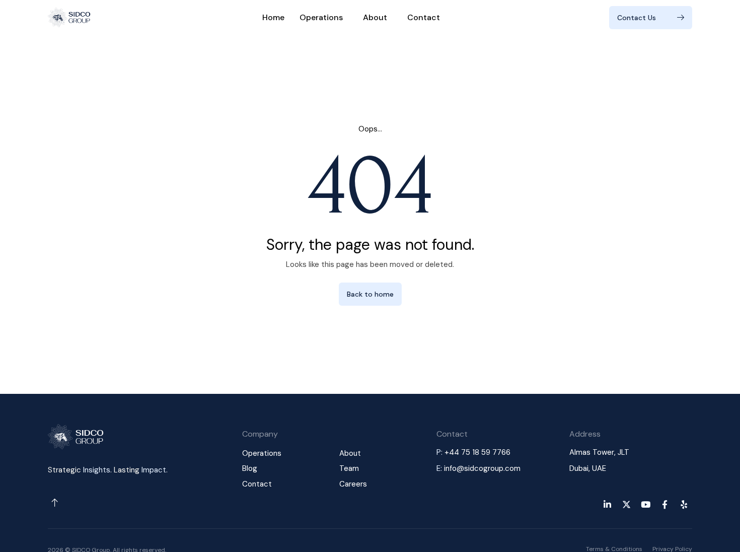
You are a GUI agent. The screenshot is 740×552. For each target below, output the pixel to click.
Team (349, 468)
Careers (353, 484)
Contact (423, 17)
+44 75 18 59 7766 (477, 452)
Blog (249, 468)
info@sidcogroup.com (482, 468)
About (375, 17)
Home (273, 17)
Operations (321, 17)
